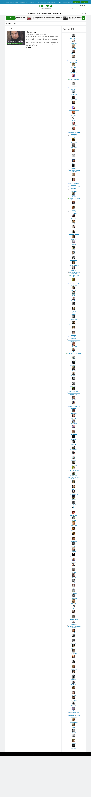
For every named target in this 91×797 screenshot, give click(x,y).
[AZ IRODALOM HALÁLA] (75, 19)
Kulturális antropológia (17, 43)
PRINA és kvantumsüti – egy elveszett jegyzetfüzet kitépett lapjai (25, 17)
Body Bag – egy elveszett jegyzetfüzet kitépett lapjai (59, 17)
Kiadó (61, 13)
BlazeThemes (58, 754)
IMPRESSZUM (55, 13)
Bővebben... (84, 2)
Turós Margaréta (30, 34)
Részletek (28, 47)
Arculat (9, 43)
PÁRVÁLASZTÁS (31, 32)
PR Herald (45, 6)
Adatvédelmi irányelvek (34, 13)
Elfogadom (76, 2)
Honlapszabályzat (46, 13)
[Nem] (89, 2)
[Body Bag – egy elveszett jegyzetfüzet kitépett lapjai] (44, 19)
